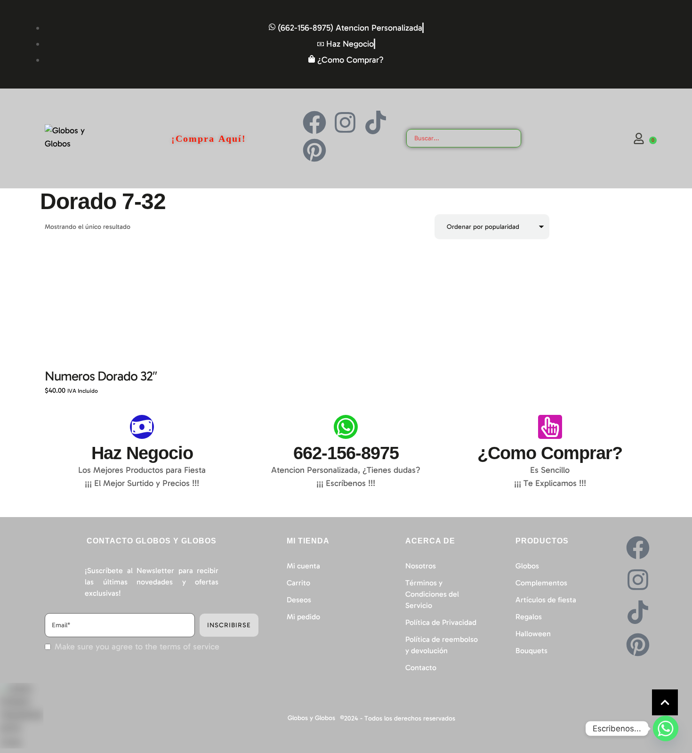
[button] (665, 702)
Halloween (533, 633)
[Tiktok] (375, 122)
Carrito (298, 582)
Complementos (541, 582)
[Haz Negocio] (142, 427)
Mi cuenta (303, 565)
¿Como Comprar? (549, 453)
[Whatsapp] (665, 728)
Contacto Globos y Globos (152, 541)
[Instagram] (345, 122)
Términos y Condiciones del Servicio (432, 594)
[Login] (638, 138)
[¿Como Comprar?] (550, 427)
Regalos (528, 616)
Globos (527, 565)
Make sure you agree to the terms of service (137, 647)
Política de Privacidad (440, 622)
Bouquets (531, 650)
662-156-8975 (346, 453)
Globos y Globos (311, 718)
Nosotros (420, 565)
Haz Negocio (142, 453)
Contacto (420, 667)
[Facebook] (314, 122)
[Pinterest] (314, 150)
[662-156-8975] (346, 427)
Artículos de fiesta (545, 599)
